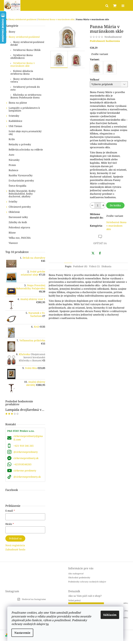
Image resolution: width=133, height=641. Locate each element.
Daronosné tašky (18, 217)
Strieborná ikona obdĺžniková (21, 56)
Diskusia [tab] (106, 266)
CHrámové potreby (20, 206)
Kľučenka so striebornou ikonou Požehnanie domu (25, 96)
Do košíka (115, 205)
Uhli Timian (15, 126)
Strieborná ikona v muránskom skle (22, 64)
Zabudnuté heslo (15, 549)
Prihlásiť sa (15, 538)
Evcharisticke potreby (21, 180)
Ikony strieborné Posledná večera (26, 80)
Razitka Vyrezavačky (21, 175)
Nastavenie (22, 633)
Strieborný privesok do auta (25, 88)
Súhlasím (110, 615)
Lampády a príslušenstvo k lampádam (24, 109)
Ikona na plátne (18, 102)
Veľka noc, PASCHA (20, 237)
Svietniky (14, 115)
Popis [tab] (68, 266)
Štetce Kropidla (17, 185)
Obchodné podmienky (79, 577)
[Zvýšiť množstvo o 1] (103, 205)
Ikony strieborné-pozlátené (24, 36)
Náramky (14, 159)
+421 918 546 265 (24, 445)
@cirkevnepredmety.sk (27, 476)
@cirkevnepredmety (26, 452)
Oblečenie (14, 211)
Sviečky (13, 201)
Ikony (12, 31)
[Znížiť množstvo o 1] (92, 205)
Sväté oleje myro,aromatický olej (25, 133)
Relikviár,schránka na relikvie (26, 149)
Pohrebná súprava (19, 227)
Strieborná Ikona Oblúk (26, 50)
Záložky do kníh (18, 222)
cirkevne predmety (25, 470)
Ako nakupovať (75, 573)
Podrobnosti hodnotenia (105, 41)
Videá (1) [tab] (94, 266)
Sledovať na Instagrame (34, 599)
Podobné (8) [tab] (80, 266)
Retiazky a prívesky (20, 144)
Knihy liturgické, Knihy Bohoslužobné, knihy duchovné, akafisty (22, 193)
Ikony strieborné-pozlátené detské (27, 43)
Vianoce (13, 243)
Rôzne (12, 232)
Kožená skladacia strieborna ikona (21, 72)
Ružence (13, 170)
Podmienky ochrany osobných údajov (87, 581)
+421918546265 (23, 464)
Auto (11, 154)
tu (47, 624)
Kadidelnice (15, 121)
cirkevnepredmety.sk (26, 458)
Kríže (12, 139)
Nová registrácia (15, 545)
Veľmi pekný (74, 600)
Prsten (12, 165)
